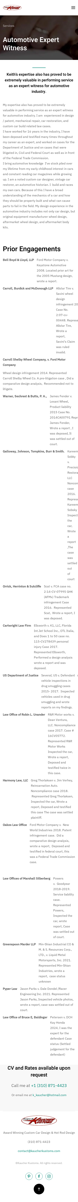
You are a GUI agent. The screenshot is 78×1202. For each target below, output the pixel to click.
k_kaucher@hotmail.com (49, 1095)
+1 (49, 1085)
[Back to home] (12, 7)
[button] (73, 7)
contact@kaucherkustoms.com (39, 1151)
